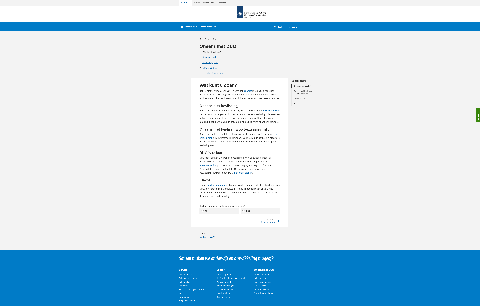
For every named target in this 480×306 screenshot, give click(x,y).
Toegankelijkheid (187, 300)
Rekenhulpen (185, 282)
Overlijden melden (225, 289)
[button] (278, 26)
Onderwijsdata (209, 3)
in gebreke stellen (243, 172)
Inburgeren (223, 3)
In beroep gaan (210, 62)
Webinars (183, 285)
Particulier (185, 3)
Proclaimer (184, 297)
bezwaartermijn (208, 165)
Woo (181, 293)
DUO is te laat (209, 67)
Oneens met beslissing (303, 86)
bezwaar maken (271, 110)
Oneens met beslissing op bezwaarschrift (303, 92)
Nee (248, 210)
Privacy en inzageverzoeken (191, 289)
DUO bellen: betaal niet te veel (230, 278)
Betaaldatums (185, 274)
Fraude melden (223, 293)
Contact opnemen (224, 274)
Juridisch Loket (206, 237)
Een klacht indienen (212, 73)
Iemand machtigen (225, 285)
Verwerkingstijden (224, 282)
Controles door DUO (263, 293)
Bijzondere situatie (262, 289)
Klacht (296, 103)
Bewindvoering (223, 297)
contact (248, 90)
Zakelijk (197, 3)
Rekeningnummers (188, 278)
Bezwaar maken (210, 57)
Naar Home (210, 38)
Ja (206, 210)
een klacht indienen (217, 185)
